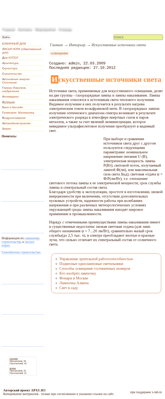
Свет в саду (68, 288)
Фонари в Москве (73, 278)
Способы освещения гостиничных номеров (94, 268)
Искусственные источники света (119, 45)
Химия (6, 128)
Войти (6, 37)
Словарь (64, 29)
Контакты (25, 29)
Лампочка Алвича (74, 283)
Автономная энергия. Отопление (16, 80)
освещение (59, 53)
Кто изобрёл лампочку (77, 273)
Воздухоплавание (14, 117)
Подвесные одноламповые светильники (91, 264)
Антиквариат (10, 96)
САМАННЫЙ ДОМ (14, 43)
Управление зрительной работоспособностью (96, 259)
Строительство (12, 73)
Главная (8, 29)
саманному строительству (21, 239)
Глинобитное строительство (21, 252)
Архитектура (10, 63)
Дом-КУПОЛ (10, 57)
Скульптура (9, 68)
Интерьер (8, 102)
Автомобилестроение (16, 123)
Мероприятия (45, 29)
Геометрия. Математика (18, 112)
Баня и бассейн (12, 107)
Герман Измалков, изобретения (14, 89)
